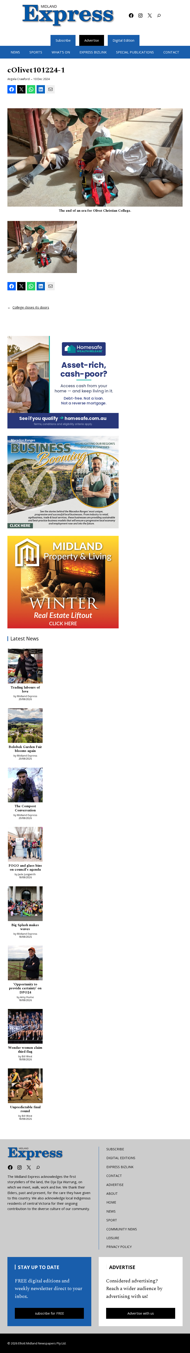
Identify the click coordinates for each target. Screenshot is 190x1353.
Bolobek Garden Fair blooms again (25, 749)
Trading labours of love (25, 690)
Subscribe (63, 40)
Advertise (91, 40)
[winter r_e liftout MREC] (63, 582)
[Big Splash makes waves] (25, 904)
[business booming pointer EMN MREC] (63, 482)
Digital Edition (123, 40)
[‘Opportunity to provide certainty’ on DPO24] (25, 964)
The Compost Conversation (25, 808)
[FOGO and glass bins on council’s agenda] (25, 845)
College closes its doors (31, 307)
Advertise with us (140, 1313)
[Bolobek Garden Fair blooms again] (25, 726)
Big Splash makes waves (25, 927)
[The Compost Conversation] (25, 786)
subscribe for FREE (49, 1313)
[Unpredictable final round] (25, 1086)
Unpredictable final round (25, 1109)
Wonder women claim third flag (25, 1050)
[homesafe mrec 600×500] (63, 382)
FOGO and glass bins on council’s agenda (25, 868)
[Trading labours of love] (25, 667)
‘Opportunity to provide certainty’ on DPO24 (25, 989)
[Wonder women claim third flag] (25, 1027)
